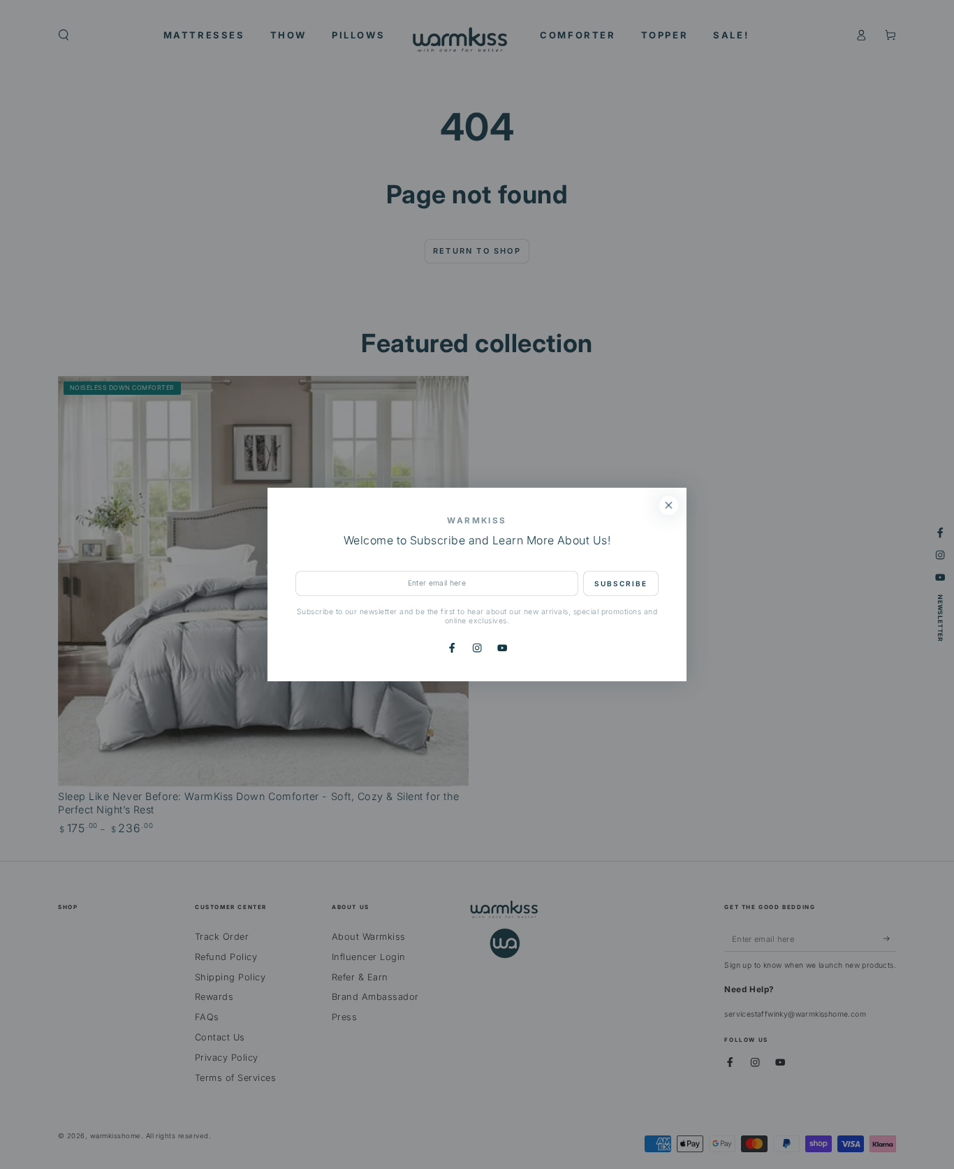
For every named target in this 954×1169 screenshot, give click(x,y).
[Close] (668, 505)
